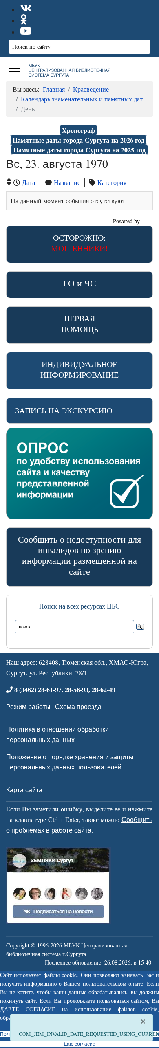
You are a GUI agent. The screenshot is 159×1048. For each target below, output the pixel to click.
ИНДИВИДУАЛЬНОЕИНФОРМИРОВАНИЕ (79, 369)
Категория (111, 182)
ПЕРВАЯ (79, 323)
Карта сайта (24, 789)
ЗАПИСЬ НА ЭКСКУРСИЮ (64, 410)
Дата (28, 182)
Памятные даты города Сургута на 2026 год (78, 140)
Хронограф (78, 130)
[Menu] (14, 69)
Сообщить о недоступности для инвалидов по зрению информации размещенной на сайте (79, 555)
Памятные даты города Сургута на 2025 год (79, 149)
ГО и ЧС (79, 283)
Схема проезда (78, 706)
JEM (147, 221)
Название (67, 182)
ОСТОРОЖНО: (79, 243)
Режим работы (28, 706)
